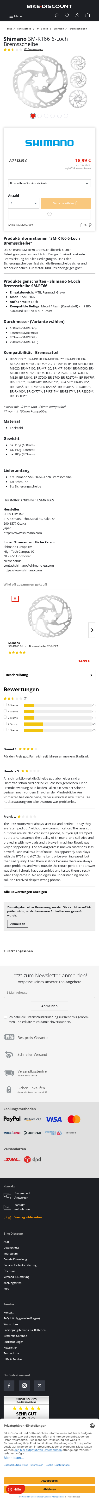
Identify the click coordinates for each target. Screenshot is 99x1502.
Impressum (11, 1253)
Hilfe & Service (13, 1359)
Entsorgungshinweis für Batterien (25, 1330)
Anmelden (17, 924)
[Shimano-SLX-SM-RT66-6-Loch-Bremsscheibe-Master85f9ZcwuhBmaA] (49, 82)
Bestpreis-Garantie (15, 1336)
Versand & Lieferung (16, 1277)
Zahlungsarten (13, 1283)
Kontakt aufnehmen (22, 1207)
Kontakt (8, 1312)
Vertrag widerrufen (28, 1217)
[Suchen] (56, 16)
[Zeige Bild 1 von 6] (33, 116)
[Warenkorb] (87, 16)
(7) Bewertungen (33, 49)
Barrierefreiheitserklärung (20, 1265)
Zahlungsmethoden (20, 1109)
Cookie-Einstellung (15, 1259)
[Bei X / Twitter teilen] (84, 225)
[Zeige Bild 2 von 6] (39, 116)
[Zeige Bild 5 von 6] (59, 116)
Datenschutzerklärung (42, 1017)
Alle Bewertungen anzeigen (25, 892)
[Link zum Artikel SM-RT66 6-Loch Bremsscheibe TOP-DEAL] (49, 616)
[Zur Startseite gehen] (49, 6)
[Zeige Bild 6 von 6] (66, 116)
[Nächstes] (92, 630)
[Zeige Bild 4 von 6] (52, 116)
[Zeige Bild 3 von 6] (46, 116)
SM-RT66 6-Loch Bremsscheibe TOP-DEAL (34, 644)
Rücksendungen (14, 1342)
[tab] (49, 675)
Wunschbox (11, 1324)
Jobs (6, 1288)
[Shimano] (49, 143)
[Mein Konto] (77, 16)
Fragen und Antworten (22, 1195)
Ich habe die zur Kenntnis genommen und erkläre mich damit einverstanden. (48, 1019)
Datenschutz (11, 1247)
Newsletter (10, 1347)
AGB (6, 1242)
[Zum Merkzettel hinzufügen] (49, 214)
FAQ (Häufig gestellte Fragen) (22, 1318)
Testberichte (11, 1353)
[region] (49, 622)
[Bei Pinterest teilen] (89, 225)
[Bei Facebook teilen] (80, 225)
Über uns (9, 1271)
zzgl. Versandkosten (78, 168)
